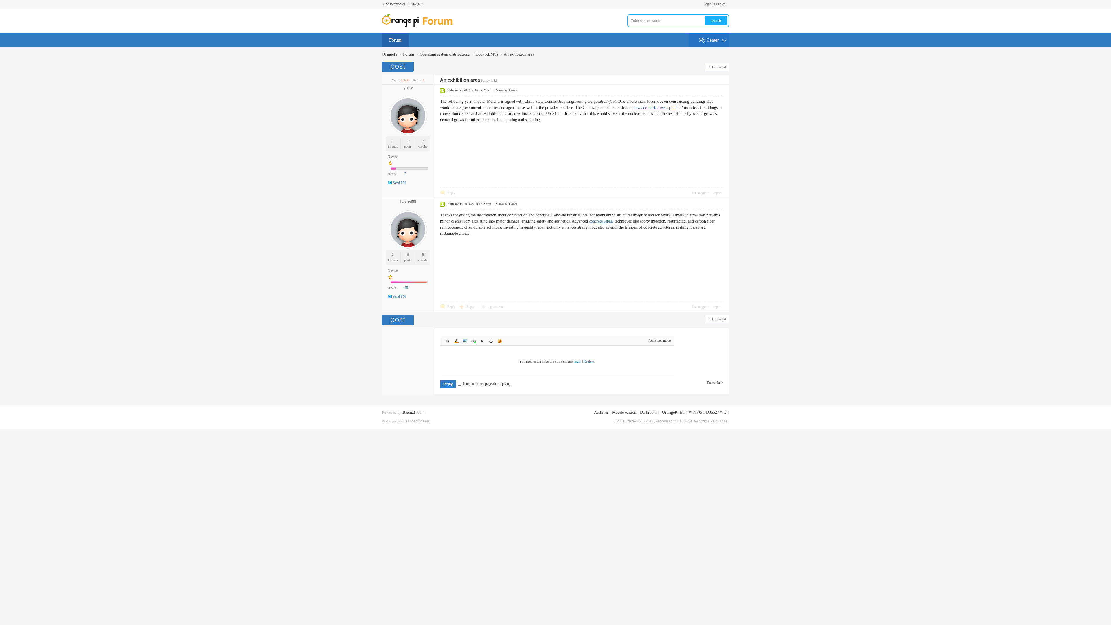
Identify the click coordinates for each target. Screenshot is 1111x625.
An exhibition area (519, 54)
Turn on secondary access (727, 4)
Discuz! (408, 412)
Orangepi (417, 4)
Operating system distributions (445, 54)
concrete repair (601, 221)
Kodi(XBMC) (486, 54)
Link (474, 341)
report (717, 193)
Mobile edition (624, 412)
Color (456, 341)
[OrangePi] (420, 26)
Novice (393, 157)
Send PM (399, 183)
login (708, 4)
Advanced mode (659, 341)
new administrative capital (655, 107)
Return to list (717, 67)
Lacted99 (408, 201)
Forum (395, 40)
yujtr (408, 88)
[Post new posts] (398, 67)
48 (423, 255)
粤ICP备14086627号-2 (707, 412)
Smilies (500, 341)
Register (719, 4)
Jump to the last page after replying (487, 384)
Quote (482, 341)
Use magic (699, 193)
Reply (451, 193)
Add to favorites (394, 4)
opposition (495, 307)
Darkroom (648, 412)
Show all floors (506, 90)
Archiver (601, 412)
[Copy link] (489, 80)
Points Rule (715, 383)
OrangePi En (673, 412)
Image (465, 341)
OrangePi (389, 54)
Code (491, 341)
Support (472, 307)
